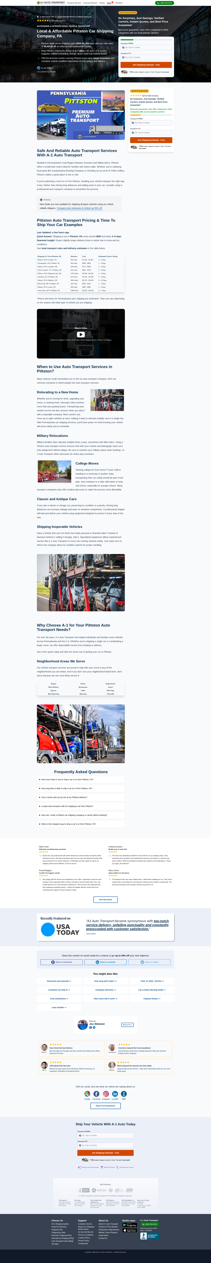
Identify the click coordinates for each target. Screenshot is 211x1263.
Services (74, 3)
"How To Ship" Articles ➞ (152, 981)
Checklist (119, 3)
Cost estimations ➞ (59, 999)
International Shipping (60, 1238)
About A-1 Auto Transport (108, 1224)
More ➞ (127, 1025)
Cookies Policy (84, 1238)
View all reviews (105, 900)
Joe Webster (48, 68)
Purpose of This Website (108, 1227)
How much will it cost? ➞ (105, 999)
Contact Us (103, 1238)
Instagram (106, 1099)
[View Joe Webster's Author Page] (82, 1025)
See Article (91, 934)
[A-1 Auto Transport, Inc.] (51, 3)
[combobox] (146, 47)
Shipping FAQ (57, 1230)
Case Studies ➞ (59, 1007)
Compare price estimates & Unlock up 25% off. (80, 208)
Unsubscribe (83, 1243)
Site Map (55, 1244)
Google (87, 1099)
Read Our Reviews (59, 1227)
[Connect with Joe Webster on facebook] (90, 1027)
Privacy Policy (83, 1241)
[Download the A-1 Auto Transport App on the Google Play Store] (129, 1225)
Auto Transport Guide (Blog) (62, 1241)
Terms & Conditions (85, 1235)
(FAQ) (69, 1235)
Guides (102, 3)
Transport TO (126, 53)
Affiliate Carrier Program (108, 1232)
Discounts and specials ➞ (59, 981)
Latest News (103, 1235)
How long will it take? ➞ (105, 981)
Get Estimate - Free (146, 65)
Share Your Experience (105, 1106)
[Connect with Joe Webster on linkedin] (94, 1027)
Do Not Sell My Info (85, 1232)
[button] (164, 3)
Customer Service (85, 1224)
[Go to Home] (38, 17)
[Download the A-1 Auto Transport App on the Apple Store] (129, 1230)
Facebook (96, 1099)
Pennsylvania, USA (48, 17)
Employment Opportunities (109, 1230)
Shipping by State (58, 1232)
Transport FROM (127, 43)
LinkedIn (115, 1099)
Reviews (90, 3)
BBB (124, 1099)
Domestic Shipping (59, 1235)
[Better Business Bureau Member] (149, 1236)
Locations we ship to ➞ (59, 990)
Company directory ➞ (105, 990)
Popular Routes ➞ (152, 999)
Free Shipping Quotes (60, 1224)
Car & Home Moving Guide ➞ (152, 990)
